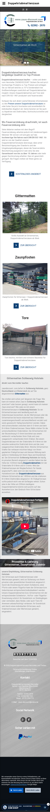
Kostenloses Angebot (28, 174)
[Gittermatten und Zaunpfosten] (25, 217)
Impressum (30, 671)
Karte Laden (17, 790)
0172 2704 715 (28, 698)
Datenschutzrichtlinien (19, 784)
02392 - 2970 (38, 25)
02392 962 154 (27, 696)
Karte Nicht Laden (32, 790)
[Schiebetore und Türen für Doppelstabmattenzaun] (25, 339)
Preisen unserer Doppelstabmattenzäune (25, 103)
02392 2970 (28, 694)
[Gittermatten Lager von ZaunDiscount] (25, 279)
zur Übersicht (28, 245)
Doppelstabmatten (31, 463)
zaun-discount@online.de (28, 702)
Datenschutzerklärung (22, 669)
